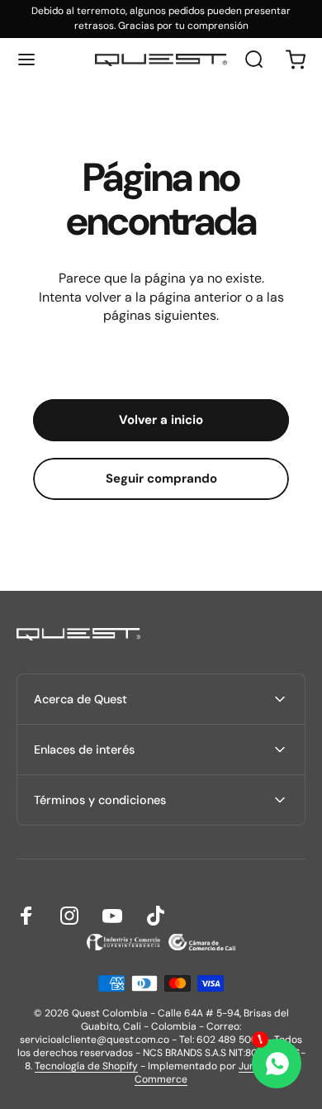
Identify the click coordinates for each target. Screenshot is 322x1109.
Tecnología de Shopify (86, 1066)
